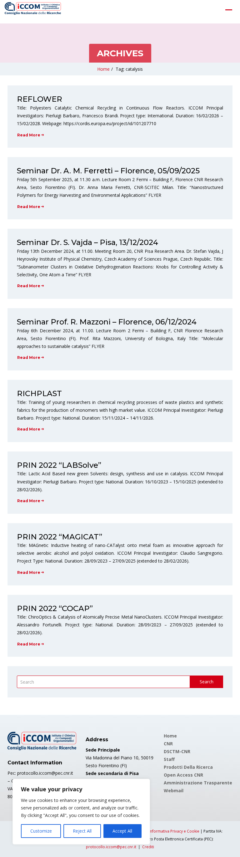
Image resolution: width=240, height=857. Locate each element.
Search (206, 682)
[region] (81, 811)
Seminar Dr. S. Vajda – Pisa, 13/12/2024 (87, 242)
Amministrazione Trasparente (198, 783)
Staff (169, 759)
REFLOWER (39, 99)
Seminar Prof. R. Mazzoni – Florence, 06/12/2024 (107, 321)
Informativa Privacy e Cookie (174, 831)
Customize (41, 831)
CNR (168, 744)
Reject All (82, 831)
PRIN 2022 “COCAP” (55, 608)
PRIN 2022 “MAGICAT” (59, 536)
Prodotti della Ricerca (188, 767)
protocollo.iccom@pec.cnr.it (111, 846)
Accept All (122, 831)
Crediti (148, 846)
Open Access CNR (183, 775)
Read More (28, 135)
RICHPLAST (39, 393)
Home (103, 69)
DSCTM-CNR (177, 751)
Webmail (173, 790)
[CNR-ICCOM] (33, 9)
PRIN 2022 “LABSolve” (59, 465)
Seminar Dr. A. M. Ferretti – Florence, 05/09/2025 (108, 170)
